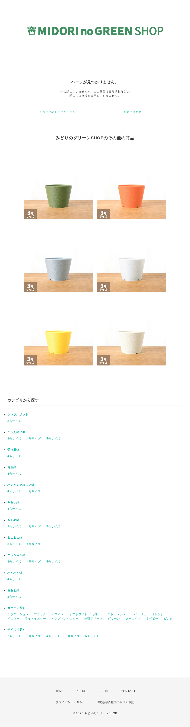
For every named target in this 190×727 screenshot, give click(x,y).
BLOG (104, 691)
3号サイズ (14, 421)
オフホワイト (78, 614)
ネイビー (152, 618)
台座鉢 (11, 467)
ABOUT (81, 691)
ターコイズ (133, 618)
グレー (97, 614)
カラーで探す (16, 607)
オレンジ (158, 614)
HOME (59, 691)
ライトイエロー (35, 618)
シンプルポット (17, 414)
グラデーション (17, 614)
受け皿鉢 (13, 449)
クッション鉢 (16, 555)
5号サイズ (53, 438)
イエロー (13, 618)
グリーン (114, 618)
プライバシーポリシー (71, 702)
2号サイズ (14, 596)
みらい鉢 (13, 502)
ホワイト (58, 614)
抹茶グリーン (93, 618)
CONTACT (128, 691)
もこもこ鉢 (14, 537)
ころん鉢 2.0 (16, 432)
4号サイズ (34, 438)
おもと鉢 (13, 590)
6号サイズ (92, 636)
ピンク (168, 618)
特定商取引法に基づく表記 (116, 702)
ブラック (40, 614)
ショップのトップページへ (57, 112)
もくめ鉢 (13, 520)
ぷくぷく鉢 (14, 572)
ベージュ (140, 614)
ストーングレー (118, 614)
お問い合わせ (133, 112)
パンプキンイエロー (65, 618)
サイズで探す (16, 629)
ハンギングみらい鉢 (21, 484)
